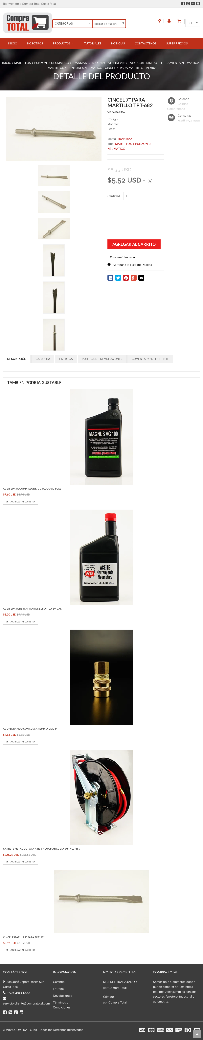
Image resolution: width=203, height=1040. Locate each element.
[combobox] (107, 24)
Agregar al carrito (22, 501)
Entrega (66, 359)
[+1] (134, 278)
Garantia (42, 359)
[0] (110, 278)
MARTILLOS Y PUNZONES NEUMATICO (41, 63)
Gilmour (108, 997)
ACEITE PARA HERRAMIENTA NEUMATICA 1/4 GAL (32, 608)
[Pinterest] (188, 3)
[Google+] (193, 3)
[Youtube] (198, 3)
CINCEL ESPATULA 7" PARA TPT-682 (24, 937)
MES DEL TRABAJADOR (120, 982)
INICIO (6, 63)
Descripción (16, 359)
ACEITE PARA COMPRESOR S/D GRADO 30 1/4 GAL (32, 488)
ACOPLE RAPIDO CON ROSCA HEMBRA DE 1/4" (30, 728)
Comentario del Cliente (150, 359)
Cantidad (113, 196)
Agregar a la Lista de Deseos (132, 265)
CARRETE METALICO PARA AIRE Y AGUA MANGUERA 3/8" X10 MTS (41, 848)
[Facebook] (183, 3)
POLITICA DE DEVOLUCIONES (102, 359)
